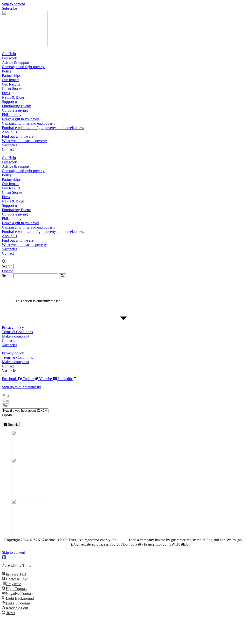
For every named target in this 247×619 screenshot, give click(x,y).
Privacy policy (13, 327)
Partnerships (11, 75)
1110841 (123, 540)
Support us (10, 102)
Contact (8, 149)
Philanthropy (11, 115)
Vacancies (9, 145)
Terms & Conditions (17, 332)
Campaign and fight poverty (23, 67)
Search (7, 266)
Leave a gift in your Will (20, 119)
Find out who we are (18, 136)
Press (6, 93)
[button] (123, 261)
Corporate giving (15, 110)
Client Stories (12, 88)
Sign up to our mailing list (21, 387)
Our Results (11, 84)
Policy (7, 71)
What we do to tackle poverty (24, 141)
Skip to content (13, 4)
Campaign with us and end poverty (28, 123)
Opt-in (7, 415)
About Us (9, 132)
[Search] (62, 275)
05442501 (65, 544)
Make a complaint (15, 336)
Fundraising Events (16, 106)
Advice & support (15, 62)
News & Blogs (13, 97)
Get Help (9, 54)
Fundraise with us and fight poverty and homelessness (43, 128)
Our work (9, 58)
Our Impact (10, 80)
